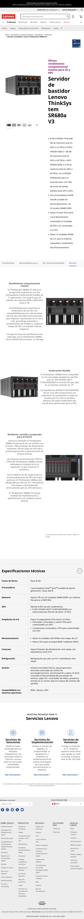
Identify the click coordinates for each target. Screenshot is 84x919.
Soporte (38, 832)
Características (8, 263)
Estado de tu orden (74, 849)
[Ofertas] (8, 28)
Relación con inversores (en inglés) (5, 858)
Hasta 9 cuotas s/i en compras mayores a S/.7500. (42, 3)
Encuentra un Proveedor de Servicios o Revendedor (22, 892)
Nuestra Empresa (6, 826)
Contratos (4, 852)
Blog (37, 882)
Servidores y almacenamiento (22, 35)
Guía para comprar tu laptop (42, 877)
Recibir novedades (42, 845)
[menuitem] (28, 263)
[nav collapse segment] (81, 22)
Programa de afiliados (40, 860)
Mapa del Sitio (14, 912)
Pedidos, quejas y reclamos (76, 855)
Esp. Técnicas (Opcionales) (53, 263)
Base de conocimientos (40, 890)
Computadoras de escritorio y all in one (24, 838)
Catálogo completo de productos (22, 861)
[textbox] (68, 804)
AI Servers (48, 35)
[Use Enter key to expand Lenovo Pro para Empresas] (58, 9)
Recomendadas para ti (28, 263)
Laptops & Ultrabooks (22, 828)
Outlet (20, 885)
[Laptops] (16, 28)
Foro (37, 836)
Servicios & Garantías (21, 875)
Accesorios (21, 856)
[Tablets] (59, 28)
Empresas (56, 832)
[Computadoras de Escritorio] (39, 28)
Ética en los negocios (4, 872)
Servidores (39, 35)
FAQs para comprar (73, 833)
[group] (9, 125)
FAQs (72, 829)
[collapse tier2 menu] (61, 28)
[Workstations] (51, 28)
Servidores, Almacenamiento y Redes (24, 850)
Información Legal (7, 838)
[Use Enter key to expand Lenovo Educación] (77, 9)
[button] (82, 9)
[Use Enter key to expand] (77, 17)
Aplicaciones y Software (23, 869)
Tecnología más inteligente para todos (6, 832)
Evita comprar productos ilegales (76, 867)
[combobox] (43, 16)
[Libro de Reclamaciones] (42, 903)
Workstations (22, 844)
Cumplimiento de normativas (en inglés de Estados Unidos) (6, 845)
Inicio (7, 35)
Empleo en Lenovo (7, 868)
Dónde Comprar (75, 841)
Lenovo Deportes (6, 877)
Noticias (3, 864)
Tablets (20, 832)
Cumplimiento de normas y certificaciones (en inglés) (41, 852)
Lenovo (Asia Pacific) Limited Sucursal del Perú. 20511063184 (57, 912)
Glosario (38, 885)
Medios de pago (75, 845)
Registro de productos (39, 828)
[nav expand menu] (3, 22)
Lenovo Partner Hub (41, 840)
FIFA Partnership (6, 881)
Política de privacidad (73, 861)
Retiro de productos (21, 880)
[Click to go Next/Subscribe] (29, 804)
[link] (81, 17)
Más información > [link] (13, 775)
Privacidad (5, 912)
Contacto (73, 838)
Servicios (72, 263)
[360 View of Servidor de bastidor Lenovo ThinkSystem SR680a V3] (37, 125)
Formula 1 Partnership (5, 885)
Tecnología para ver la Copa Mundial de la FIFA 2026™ (42, 868)
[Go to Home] (8, 16)
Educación (56, 829)
